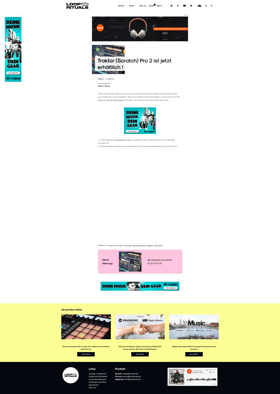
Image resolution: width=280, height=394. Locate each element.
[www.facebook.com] (191, 6)
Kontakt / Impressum (97, 374)
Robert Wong (104, 86)
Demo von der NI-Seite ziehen (111, 100)
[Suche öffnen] (212, 5)
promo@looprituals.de (131, 376)
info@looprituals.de (133, 379)
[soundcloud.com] (199, 6)
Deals (151, 6)
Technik (121, 6)
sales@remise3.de (130, 374)
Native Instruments (139, 245)
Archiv (111, 245)
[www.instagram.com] (178, 6)
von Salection (120, 140)
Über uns (142, 6)
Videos (159, 6)
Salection (150, 245)
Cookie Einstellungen (97, 379)
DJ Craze (128, 245)
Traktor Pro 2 (158, 245)
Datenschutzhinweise (98, 376)
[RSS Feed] (206, 6)
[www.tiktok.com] (171, 6)
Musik (131, 6)
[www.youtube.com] (184, 6)
